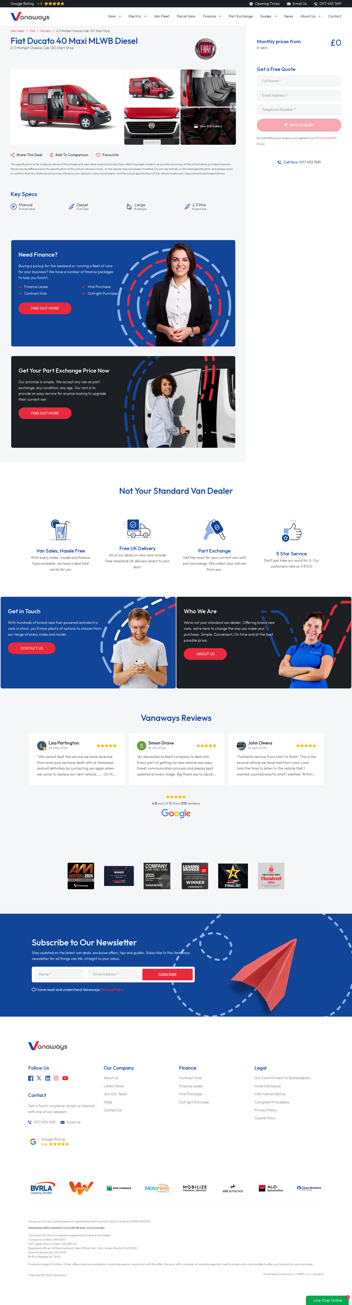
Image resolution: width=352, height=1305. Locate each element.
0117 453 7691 (302, 162)
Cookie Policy (265, 1118)
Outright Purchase (194, 1102)
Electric (135, 16)
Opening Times (267, 3)
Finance (209, 16)
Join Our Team (115, 1094)
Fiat (32, 31)
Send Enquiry (302, 125)
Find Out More (45, 308)
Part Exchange (241, 16)
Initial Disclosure (267, 1086)
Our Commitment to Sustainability (282, 1078)
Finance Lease (191, 1086)
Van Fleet (161, 16)
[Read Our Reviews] (176, 814)
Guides (265, 16)
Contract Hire (190, 1078)
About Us (307, 16)
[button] (126, 107)
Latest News (114, 1086)
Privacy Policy (112, 989)
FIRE (305, 1274)
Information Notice (270, 1094)
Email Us (299, 3)
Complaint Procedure (271, 1102)
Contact (334, 16)
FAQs (108, 1102)
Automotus (286, 1274)
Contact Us (32, 648)
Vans (112, 16)
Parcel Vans (186, 16)
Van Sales (17, 31)
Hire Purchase (190, 1094)
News (288, 16)
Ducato (45, 31)
